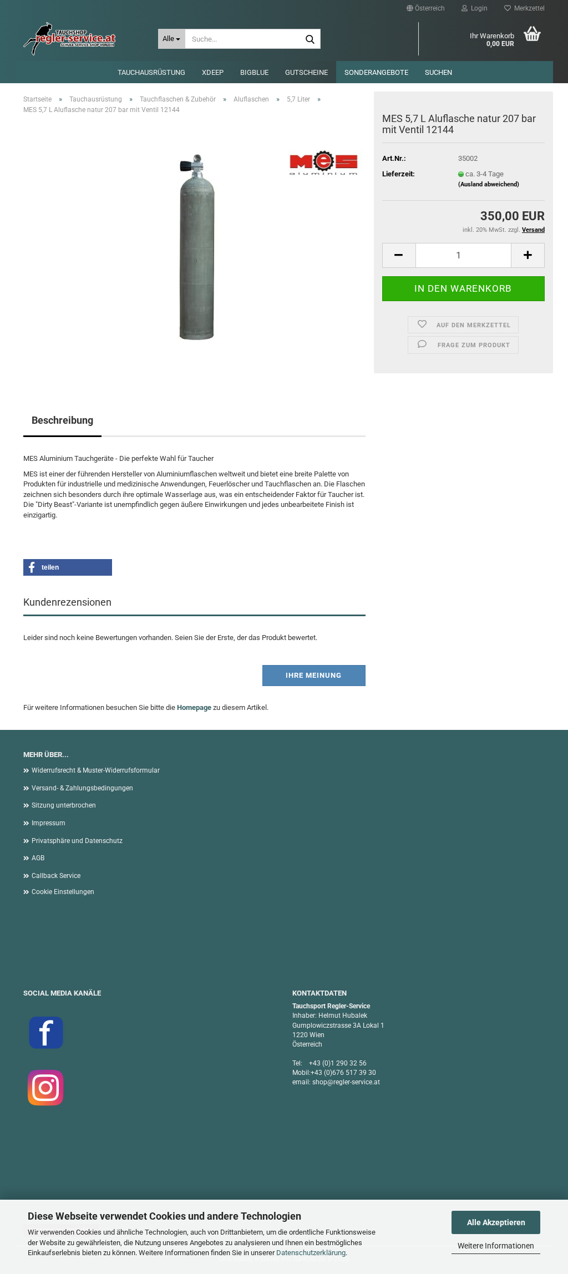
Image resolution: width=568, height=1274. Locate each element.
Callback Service (56, 876)
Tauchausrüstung (151, 72)
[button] (425, 8)
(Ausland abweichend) (488, 184)
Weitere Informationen (496, 1245)
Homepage (194, 707)
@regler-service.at (353, 1082)
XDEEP (213, 72)
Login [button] (478, 8)
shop (319, 1082)
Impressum (48, 823)
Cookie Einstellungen (63, 892)
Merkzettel (528, 8)
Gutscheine (306, 72)
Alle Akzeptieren (496, 1222)
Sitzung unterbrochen (64, 805)
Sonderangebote (376, 72)
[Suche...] (310, 39)
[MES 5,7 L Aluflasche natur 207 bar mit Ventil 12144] (195, 247)
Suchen (438, 72)
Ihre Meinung (314, 675)
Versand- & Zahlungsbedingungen (82, 788)
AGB (38, 858)
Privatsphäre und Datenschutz (77, 841)
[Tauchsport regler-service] (82, 39)
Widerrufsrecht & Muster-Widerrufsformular (96, 770)
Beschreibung (62, 420)
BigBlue (254, 72)
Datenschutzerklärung (311, 1252)
